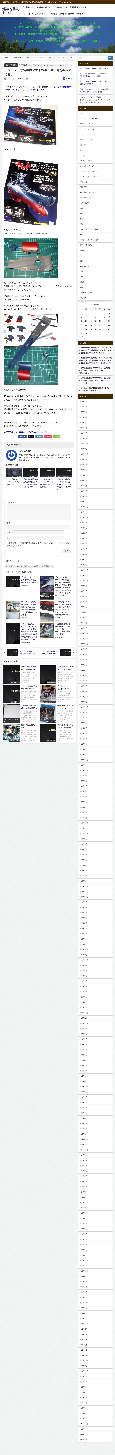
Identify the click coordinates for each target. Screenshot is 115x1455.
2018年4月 (83, 928)
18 (91, 325)
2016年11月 (84, 1018)
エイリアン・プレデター (88, 118)
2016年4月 (83, 1055)
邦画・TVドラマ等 (86, 292)
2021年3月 (83, 744)
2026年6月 (83, 412)
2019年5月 (83, 860)
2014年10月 (84, 1150)
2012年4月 (83, 1302)
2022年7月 (83, 659)
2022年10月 (84, 644)
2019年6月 (83, 854)
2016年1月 (83, 1070)
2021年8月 (83, 717)
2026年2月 (83, 433)
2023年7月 (83, 596)
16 (81, 325)
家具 (81, 208)
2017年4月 (83, 991)
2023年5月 (83, 607)
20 (100, 325)
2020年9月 (83, 775)
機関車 (82, 250)
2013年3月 (83, 1244)
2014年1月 (83, 1197)
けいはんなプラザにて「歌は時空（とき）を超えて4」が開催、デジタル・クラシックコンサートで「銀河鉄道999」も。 (95, 99)
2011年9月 (83, 1334)
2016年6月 (83, 1044)
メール (9, 533)
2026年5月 (83, 417)
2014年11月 (84, 1144)
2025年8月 (83, 464)
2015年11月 (84, 1081)
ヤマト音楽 (83, 182)
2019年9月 (83, 839)
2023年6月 (83, 601)
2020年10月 (84, 770)
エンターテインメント (87, 124)
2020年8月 (83, 781)
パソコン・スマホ (86, 161)
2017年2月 (83, 1002)
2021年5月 (83, 733)
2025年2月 (83, 496)
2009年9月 (83, 1439)
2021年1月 (83, 754)
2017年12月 (84, 949)
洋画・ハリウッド (86, 266)
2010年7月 (83, 1387)
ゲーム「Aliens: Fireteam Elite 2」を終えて (95, 68)
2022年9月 (83, 649)
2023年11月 (84, 575)
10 (86, 321)
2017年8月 (83, 970)
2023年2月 (83, 623)
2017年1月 (83, 1007)
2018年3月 (83, 933)
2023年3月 (83, 617)
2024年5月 (83, 543)
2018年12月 (84, 886)
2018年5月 (83, 923)
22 (109, 325)
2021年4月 (83, 738)
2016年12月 (84, 1013)
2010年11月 (84, 1366)
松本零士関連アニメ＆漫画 (89, 240)
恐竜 (81, 224)
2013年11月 (84, 1208)
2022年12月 (84, 633)
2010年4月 (83, 1403)
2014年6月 (83, 1171)
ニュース (83, 155)
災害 (81, 271)
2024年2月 (83, 559)
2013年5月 (83, 1234)
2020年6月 (83, 791)
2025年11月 (84, 449)
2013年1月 (83, 1255)
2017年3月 (83, 997)
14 (105, 321)
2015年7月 (83, 1102)
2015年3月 (83, 1123)
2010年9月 (83, 1376)
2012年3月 (83, 1308)
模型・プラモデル (11, 65)
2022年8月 (83, 654)
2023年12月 (84, 570)
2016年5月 (83, 1049)
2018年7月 (83, 912)
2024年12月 (84, 507)
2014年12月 (84, 1139)
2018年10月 (84, 897)
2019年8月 (83, 844)
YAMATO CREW (61, 7)
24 (86, 329)
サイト (9, 538)
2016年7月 (83, 1039)
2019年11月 (84, 828)
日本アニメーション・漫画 (89, 229)
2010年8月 (83, 1381)
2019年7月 (83, 849)
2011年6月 (83, 1345)
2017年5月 (83, 986)
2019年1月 (83, 881)
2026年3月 (83, 428)
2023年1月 (83, 628)
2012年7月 (83, 1287)
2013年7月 (83, 1229)
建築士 (82, 219)
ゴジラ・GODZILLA (87, 129)
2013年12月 (84, 1202)
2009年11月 (84, 1429)
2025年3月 (83, 491)
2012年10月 (84, 1271)
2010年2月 (83, 1413)
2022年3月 (83, 680)
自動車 (82, 282)
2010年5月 (83, 1397)
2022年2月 (83, 686)
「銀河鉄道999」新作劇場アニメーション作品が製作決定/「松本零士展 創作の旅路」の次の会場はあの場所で (95, 350)
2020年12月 (84, 760)
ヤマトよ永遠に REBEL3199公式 (71, 14)
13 (100, 321)
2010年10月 (84, 1371)
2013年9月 (83, 1218)
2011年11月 (84, 1329)
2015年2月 (83, 1128)
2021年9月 (83, 712)
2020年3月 (83, 807)
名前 (8, 523)
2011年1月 (83, 1355)
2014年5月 (83, 1176)
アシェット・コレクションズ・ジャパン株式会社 (40, 14)
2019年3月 (83, 870)
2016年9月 (83, 1028)
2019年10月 (84, 833)
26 (95, 329)
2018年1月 (83, 944)
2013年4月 (83, 1239)
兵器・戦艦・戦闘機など (88, 192)
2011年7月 (83, 1339)
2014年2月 (83, 1192)
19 (95, 325)
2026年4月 (83, 422)
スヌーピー (83, 145)
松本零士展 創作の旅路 (78, 7)
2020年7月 (83, 786)
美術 (81, 277)
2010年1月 (83, 1418)
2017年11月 (84, 955)
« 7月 (81, 337)
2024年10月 (84, 517)
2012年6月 (83, 1292)
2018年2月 (83, 939)
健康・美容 (83, 187)
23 (81, 329)
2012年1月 (83, 1318)
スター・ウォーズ (86, 139)
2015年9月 (83, 1092)
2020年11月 (84, 765)
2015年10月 (84, 1086)
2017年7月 (83, 976)
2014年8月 (83, 1160)
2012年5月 (83, 1297)
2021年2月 (83, 749)
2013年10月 (84, 1213)
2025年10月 (84, 454)
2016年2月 (83, 1065)
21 (105, 325)
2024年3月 (83, 554)
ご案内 (82, 113)
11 (91, 321)
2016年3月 (83, 1060)
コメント (11, 502)
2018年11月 (84, 891)
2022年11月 (84, 638)
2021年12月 (84, 696)
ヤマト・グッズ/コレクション (90, 176)
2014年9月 (83, 1155)
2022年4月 (83, 675)
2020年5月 (83, 796)
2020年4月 (83, 802)
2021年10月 (84, 707)
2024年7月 (83, 533)
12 (95, 321)
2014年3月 (83, 1186)
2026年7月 (83, 406)
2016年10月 (84, 1023)
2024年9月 (83, 522)
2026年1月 (83, 438)
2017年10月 (84, 960)
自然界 (82, 287)
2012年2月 (83, 1313)
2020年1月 (83, 818)
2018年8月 (83, 907)
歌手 (81, 255)
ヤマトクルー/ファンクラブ (89, 171)
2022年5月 (83, 670)
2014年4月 (83, 1181)
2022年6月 (83, 665)
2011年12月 (84, 1323)
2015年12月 (84, 1076)
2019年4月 (83, 865)
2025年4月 (83, 486)
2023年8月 (83, 591)
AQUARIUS (69, 78)
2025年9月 (83, 459)
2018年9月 (83, 902)
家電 (81, 213)
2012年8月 (83, 1281)
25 (91, 329)
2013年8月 (83, 1223)
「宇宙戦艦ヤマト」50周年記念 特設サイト (38, 7)
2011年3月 (83, 1350)
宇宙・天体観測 (85, 197)
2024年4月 (83, 549)
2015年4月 (83, 1118)
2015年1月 (83, 1134)
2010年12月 (84, 1360)
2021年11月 (84, 702)
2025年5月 (83, 480)
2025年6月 (83, 475)
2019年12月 (84, 823)
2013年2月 (83, 1250)
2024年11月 (84, 512)
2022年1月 (83, 691)
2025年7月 (83, 470)
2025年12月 (84, 443)
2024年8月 (83, 528)
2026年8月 (83, 401)
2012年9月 (83, 1276)
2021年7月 (83, 723)
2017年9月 (83, 965)
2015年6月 (83, 1107)
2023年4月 (83, 612)
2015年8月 (83, 1097)
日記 (81, 234)
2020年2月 (83, 812)
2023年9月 (83, 586)
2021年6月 (83, 728)
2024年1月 (83, 565)
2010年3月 (83, 1408)
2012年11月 (84, 1265)
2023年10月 (84, 580)
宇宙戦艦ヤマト (26, 65)
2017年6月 (83, 981)
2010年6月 (83, 1392)
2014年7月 (83, 1165)
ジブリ (82, 134)
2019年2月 (83, 875)
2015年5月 (83, 1113)
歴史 (81, 261)
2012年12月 (84, 1260)
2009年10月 (84, 1434)
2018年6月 (83, 918)
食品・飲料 (83, 298)
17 (86, 325)
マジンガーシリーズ (87, 166)
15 (109, 321)
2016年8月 (83, 1034)
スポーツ (83, 150)
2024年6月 (83, 538)
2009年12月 (84, 1424)
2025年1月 (83, 501)
